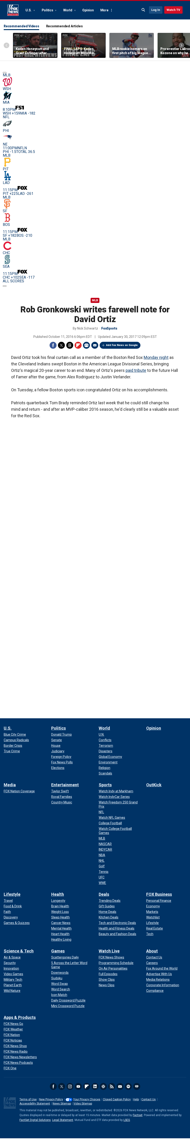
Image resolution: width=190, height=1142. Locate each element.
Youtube (78, 1086)
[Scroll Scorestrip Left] (4, 72)
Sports (105, 784)
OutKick (154, 784)
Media (10, 784)
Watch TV (173, 10)
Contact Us (148, 1099)
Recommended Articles (64, 26)
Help (136, 1099)
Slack (103, 1086)
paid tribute (136, 370)
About (152, 951)
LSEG (127, 1120)
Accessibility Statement (34, 1103)
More (104, 10)
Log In (155, 10)
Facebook (53, 345)
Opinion (88, 10)
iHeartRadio (136, 1086)
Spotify (128, 1086)
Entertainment (65, 784)
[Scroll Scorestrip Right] (4, 286)
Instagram (69, 1086)
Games (58, 951)
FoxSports (109, 328)
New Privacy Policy (51, 1099)
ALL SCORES (13, 281)
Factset (137, 1115)
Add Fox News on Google (122, 345)
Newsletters (120, 1086)
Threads (69, 345)
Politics (48, 10)
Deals (104, 894)
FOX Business (159, 894)
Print (86, 345)
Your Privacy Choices (86, 1099)
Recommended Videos (21, 26)
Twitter (61, 345)
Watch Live (109, 951)
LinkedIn (95, 1086)
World (68, 10)
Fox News (13, 10)
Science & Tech (19, 951)
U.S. (28, 10)
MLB (95, 300)
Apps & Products (20, 1017)
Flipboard (78, 345)
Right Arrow (181, 45)
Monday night (156, 357)
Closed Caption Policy (117, 1099)
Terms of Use (28, 1099)
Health (57, 894)
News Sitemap (62, 1103)
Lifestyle (12, 894)
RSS (111, 1086)
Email (94, 345)
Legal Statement (62, 1120)
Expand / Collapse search (143, 10)
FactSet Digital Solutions (35, 1120)
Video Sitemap (82, 1103)
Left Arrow (6, 45)
